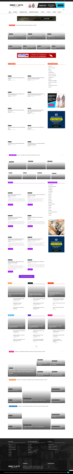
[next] (63, 25)
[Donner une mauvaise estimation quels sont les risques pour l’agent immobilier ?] (30, 299)
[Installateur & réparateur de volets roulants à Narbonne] (15, 174)
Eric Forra (9, 96)
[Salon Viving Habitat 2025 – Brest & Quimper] (58, 398)
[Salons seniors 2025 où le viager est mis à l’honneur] (16, 291)
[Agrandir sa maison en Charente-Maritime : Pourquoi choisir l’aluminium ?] (55, 163)
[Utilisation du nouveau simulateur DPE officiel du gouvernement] (10, 340)
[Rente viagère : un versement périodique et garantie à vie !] (10, 304)
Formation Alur (40, 371)
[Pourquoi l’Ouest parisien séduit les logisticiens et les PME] (17, 33)
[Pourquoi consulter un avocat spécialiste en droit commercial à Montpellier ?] (55, 33)
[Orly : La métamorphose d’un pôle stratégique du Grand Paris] (36, 121)
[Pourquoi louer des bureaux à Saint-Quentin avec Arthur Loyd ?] (29, 44)
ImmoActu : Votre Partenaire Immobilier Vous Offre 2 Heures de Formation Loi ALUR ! (30, 351)
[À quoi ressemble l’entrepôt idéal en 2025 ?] (50, 308)
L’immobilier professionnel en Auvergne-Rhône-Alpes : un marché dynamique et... (56, 293)
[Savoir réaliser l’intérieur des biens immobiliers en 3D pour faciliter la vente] (44, 371)
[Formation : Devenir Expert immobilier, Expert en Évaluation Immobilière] (58, 360)
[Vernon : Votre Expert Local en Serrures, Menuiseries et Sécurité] (17, 163)
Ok (68, 472)
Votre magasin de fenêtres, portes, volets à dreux (36, 261)
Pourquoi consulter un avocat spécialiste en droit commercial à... (36, 294)
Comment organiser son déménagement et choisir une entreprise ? (57, 340)
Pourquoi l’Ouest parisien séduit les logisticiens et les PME (26, 25)
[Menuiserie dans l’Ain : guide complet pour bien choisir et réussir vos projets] (58, 174)
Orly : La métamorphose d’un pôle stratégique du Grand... (36, 326)
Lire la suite (10, 204)
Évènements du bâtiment (27, 398)
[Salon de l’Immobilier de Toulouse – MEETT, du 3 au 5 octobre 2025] (36, 392)
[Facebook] (64, 0)
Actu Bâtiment (31, 161)
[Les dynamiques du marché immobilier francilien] (16, 137)
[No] (71, 472)
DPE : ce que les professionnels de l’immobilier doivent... (16, 326)
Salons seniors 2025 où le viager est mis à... (16, 294)
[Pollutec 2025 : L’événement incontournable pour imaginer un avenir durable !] (58, 413)
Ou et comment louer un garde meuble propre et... (55, 326)
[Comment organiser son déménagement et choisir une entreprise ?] (50, 340)
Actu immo (9, 92)
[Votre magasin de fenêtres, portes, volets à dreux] (36, 256)
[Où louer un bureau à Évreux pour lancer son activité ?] (50, 304)
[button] (63, 9)
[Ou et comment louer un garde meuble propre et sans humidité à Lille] (56, 323)
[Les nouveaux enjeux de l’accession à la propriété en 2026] (58, 44)
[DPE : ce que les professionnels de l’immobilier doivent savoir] (16, 323)
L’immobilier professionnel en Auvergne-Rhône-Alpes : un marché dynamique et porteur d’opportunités (36, 111)
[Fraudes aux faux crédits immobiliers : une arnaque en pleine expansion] (50, 336)
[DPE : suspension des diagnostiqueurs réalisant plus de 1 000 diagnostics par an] (10, 332)
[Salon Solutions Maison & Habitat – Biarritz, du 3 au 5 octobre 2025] (58, 387)
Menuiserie (29, 215)
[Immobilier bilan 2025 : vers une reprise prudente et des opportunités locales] (36, 137)
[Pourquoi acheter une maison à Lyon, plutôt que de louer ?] (30, 332)
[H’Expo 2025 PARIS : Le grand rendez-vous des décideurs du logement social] (15, 424)
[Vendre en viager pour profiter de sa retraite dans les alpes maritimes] (10, 308)
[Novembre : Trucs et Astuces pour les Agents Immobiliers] (50, 332)
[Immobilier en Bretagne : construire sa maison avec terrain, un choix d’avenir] (36, 163)
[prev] (61, 25)
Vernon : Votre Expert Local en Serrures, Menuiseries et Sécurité (28, 155)
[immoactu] (16, 5)
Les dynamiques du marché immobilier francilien (16, 143)
